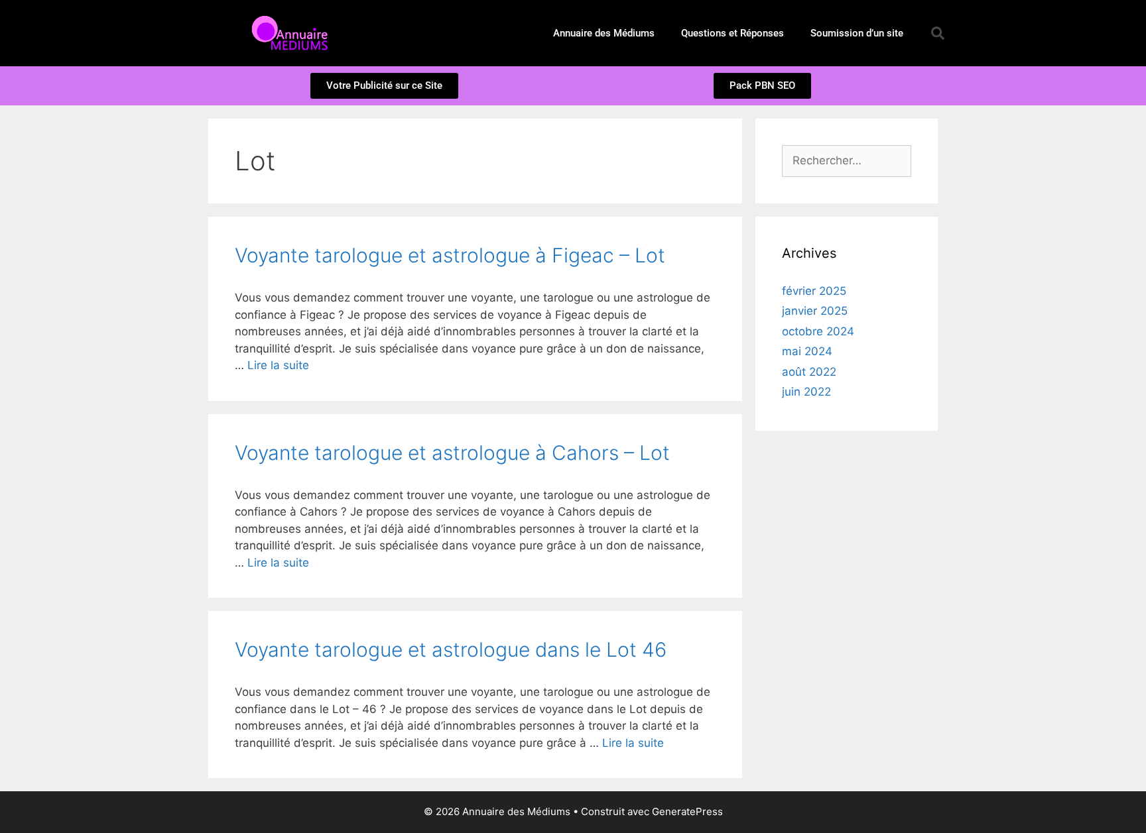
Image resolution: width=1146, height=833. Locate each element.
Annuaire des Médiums (604, 33)
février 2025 (814, 291)
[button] (937, 33)
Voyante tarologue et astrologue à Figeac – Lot (450, 255)
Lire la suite (278, 365)
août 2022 (809, 371)
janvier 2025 (815, 310)
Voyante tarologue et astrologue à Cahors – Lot (452, 453)
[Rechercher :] (846, 160)
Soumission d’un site (856, 33)
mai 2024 (807, 351)
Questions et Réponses (732, 33)
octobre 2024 (818, 331)
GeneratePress (687, 811)
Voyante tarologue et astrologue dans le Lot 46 (451, 649)
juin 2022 (806, 391)
